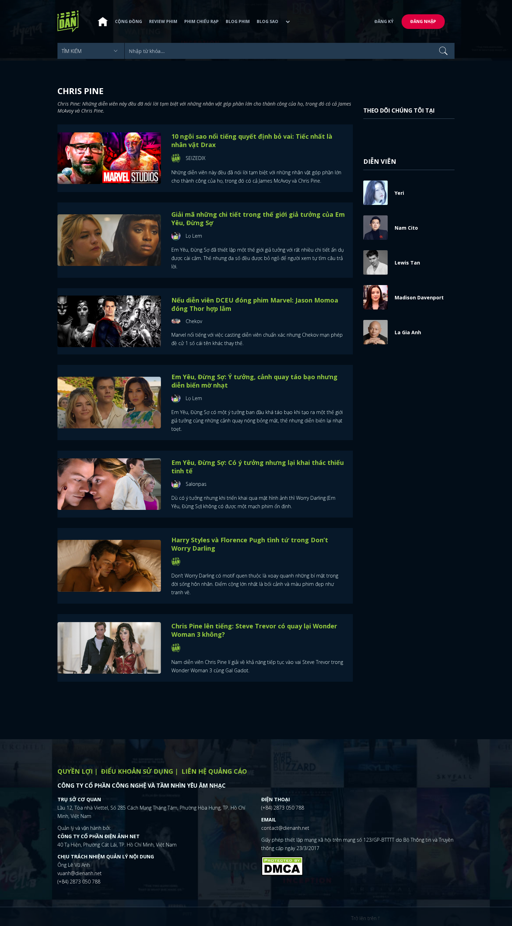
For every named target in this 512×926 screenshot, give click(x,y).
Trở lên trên (364, 918)
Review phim (163, 21)
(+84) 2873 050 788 (78, 881)
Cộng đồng (128, 21)
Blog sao (267, 21)
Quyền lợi (75, 771)
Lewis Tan (407, 262)
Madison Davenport (419, 297)
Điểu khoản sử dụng (137, 771)
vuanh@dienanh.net (79, 873)
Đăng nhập (423, 21)
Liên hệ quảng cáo (214, 771)
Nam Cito (406, 227)
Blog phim (238, 21)
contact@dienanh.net (285, 828)
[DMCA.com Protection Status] (282, 865)
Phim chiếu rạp (201, 21)
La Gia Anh (408, 332)
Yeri (399, 193)
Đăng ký (384, 21)
